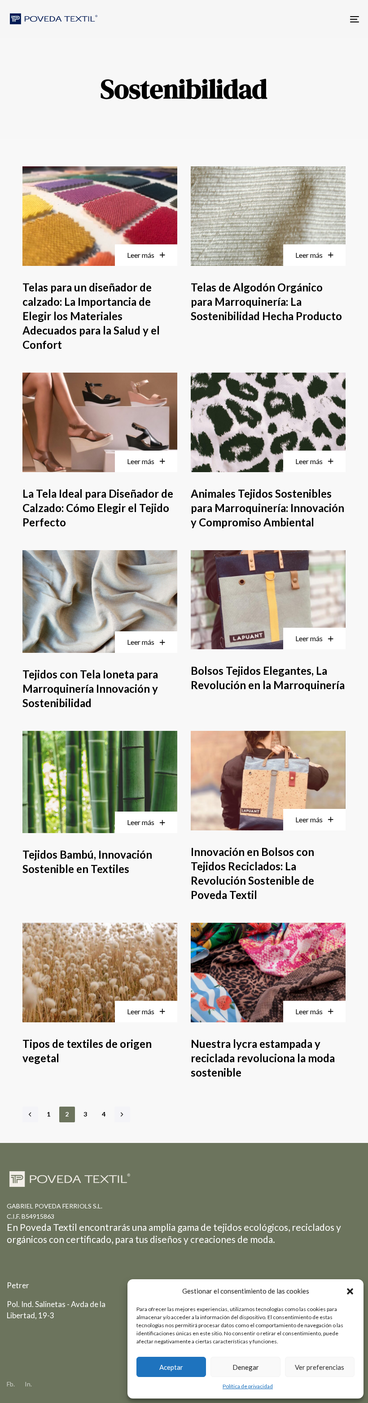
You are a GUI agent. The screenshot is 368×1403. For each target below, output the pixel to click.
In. (28, 1384)
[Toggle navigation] (300, 19)
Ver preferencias (319, 1367)
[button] (350, 1291)
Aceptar (171, 1367)
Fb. (11, 1384)
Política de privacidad (248, 1386)
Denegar (245, 1367)
